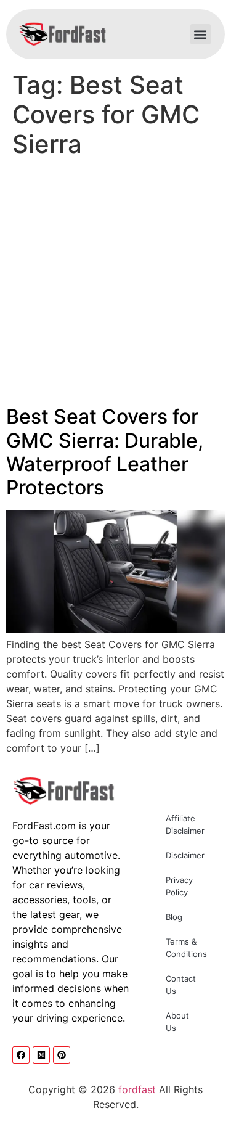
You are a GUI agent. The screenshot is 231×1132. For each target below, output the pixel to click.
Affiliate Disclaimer (185, 824)
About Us (177, 1022)
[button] (200, 34)
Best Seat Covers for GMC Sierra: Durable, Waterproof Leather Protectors (104, 451)
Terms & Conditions (186, 948)
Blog (174, 917)
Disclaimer (185, 855)
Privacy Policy (179, 886)
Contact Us (181, 985)
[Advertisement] (115, 284)
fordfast (137, 1089)
